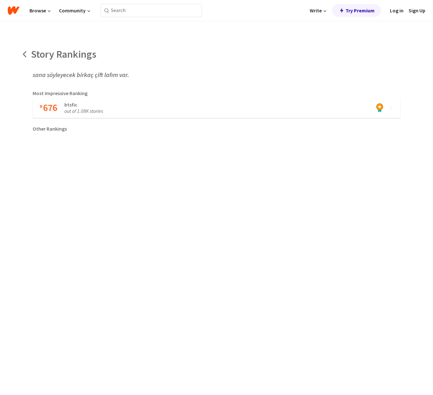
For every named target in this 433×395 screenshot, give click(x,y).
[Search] (106, 11)
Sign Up (417, 10)
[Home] (13, 10)
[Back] (25, 54)
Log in (397, 10)
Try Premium (360, 10)
